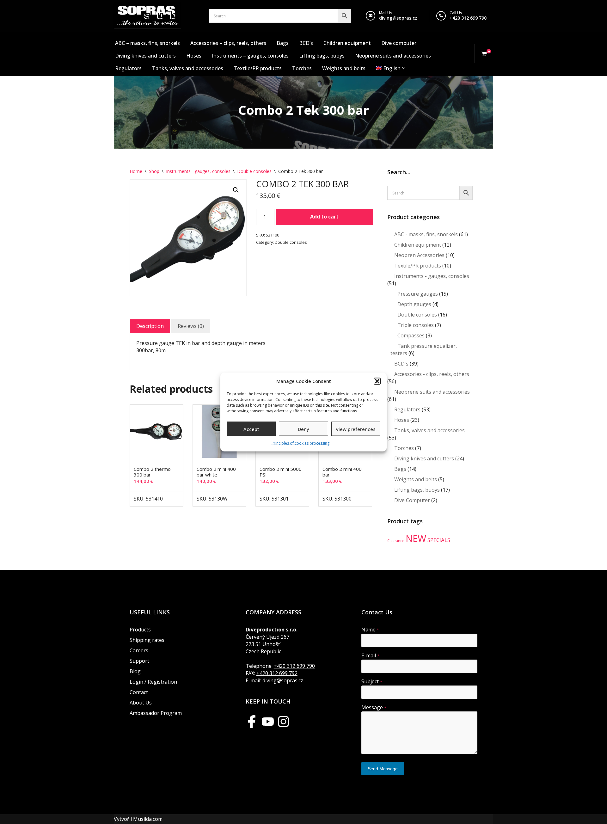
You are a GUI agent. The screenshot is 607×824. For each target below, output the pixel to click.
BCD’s (306, 43)
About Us (141, 702)
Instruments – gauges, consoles (250, 55)
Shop (154, 171)
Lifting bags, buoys (322, 55)
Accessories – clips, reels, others (228, 43)
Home (136, 171)
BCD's (401, 363)
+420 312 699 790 (468, 18)
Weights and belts (343, 68)
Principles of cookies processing (300, 443)
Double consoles (254, 171)
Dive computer (398, 43)
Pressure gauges (417, 293)
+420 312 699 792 (276, 673)
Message (373, 707)
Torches (302, 68)
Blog (135, 671)
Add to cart (324, 216)
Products (140, 629)
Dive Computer (412, 500)
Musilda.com (147, 818)
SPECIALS (438, 540)
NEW (416, 538)
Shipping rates (147, 639)
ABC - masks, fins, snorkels (426, 234)
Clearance (395, 540)
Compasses (411, 335)
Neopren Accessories (419, 255)
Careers (139, 650)
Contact (139, 692)
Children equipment (347, 43)
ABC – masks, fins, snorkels (147, 43)
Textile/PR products (258, 68)
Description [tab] (150, 326)
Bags (283, 43)
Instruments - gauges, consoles (198, 171)
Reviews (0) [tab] (191, 326)
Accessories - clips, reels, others (431, 374)
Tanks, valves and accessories (187, 68)
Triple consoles (415, 325)
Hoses (193, 55)
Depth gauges (414, 304)
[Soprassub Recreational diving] (147, 16)
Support (139, 660)
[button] (377, 381)
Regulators (128, 68)
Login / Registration (153, 681)
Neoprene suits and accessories (393, 55)
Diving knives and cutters (145, 55)
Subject (371, 681)
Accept (251, 429)
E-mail (370, 655)
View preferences (356, 429)
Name (370, 629)
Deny (303, 429)
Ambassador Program (156, 713)
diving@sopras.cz (398, 18)
